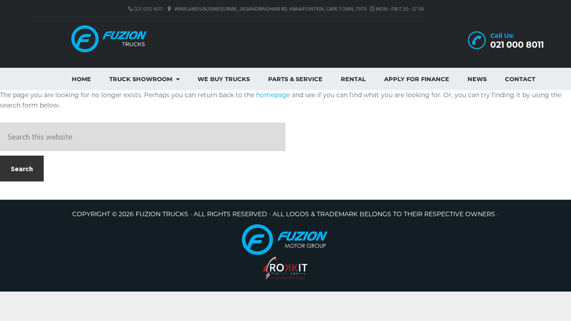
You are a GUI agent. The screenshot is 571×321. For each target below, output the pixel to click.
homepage (273, 95)
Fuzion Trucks (129, 38)
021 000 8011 (147, 9)
